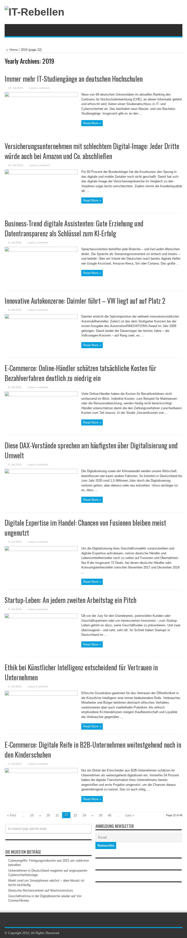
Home (13, 50)
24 (84, 815)
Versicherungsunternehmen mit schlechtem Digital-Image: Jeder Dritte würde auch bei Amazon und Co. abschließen (92, 151)
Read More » (92, 123)
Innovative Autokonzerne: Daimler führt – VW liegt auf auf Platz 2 (85, 301)
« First (11, 815)
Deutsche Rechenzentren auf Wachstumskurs (40, 890)
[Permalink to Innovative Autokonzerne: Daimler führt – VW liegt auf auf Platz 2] (41, 318)
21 (57, 815)
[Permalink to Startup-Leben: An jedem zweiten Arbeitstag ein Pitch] (41, 617)
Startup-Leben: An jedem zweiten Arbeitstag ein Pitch (70, 600)
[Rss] (173, 933)
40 (109, 815)
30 (100, 815)
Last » (129, 815)
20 (48, 815)
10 (32, 815)
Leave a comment (39, 88)
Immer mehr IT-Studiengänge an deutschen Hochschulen (74, 79)
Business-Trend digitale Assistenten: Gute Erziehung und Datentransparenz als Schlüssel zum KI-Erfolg (74, 228)
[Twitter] (179, 933)
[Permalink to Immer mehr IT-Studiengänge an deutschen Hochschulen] (41, 96)
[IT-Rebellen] (34, 12)
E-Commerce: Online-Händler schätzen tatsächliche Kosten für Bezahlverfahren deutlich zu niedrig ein (80, 373)
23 (75, 815)
